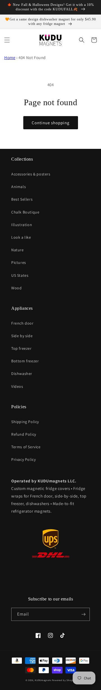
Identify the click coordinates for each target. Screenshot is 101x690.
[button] (7, 40)
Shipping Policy (25, 421)
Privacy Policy (23, 459)
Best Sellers (22, 199)
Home (9, 57)
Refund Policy (23, 434)
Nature (17, 249)
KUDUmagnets (43, 680)
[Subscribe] (83, 614)
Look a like (21, 237)
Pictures (18, 262)
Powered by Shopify (64, 680)
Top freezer (21, 348)
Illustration (21, 224)
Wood (16, 287)
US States (19, 275)
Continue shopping (51, 122)
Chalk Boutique (25, 212)
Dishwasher (21, 373)
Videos (17, 386)
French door (22, 323)
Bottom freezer (25, 360)
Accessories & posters (30, 174)
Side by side (22, 335)
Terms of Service (26, 446)
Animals (18, 186)
